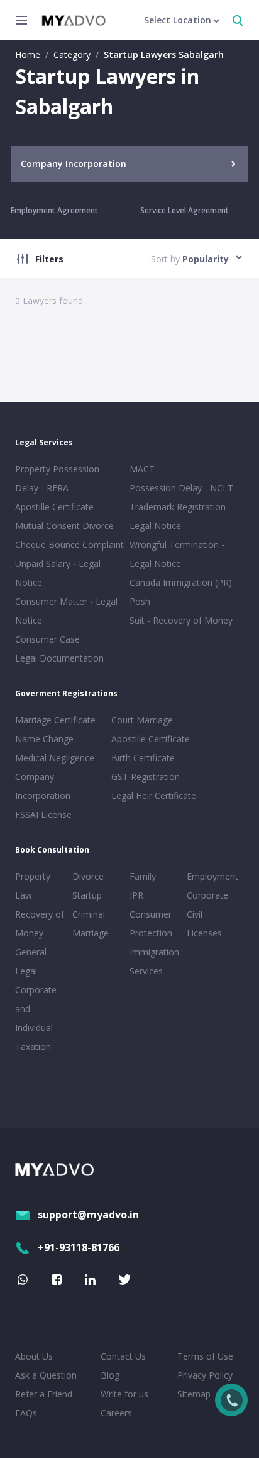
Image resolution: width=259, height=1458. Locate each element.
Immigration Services (154, 961)
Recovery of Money (39, 923)
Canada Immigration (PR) (181, 582)
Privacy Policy (205, 1375)
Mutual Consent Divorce (64, 526)
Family (143, 876)
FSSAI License (43, 814)
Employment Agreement (54, 210)
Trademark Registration (178, 507)
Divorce (88, 876)
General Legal (31, 961)
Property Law (32, 885)
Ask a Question (46, 1375)
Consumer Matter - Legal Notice (66, 610)
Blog (110, 1375)
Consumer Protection (151, 923)
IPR (136, 895)
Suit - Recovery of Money (181, 620)
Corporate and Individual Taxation (36, 1018)
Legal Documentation (59, 658)
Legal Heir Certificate (153, 796)
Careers (116, 1413)
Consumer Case (47, 639)
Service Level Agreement (184, 210)
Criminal (88, 914)
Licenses (204, 933)
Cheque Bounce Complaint (69, 545)
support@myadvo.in (88, 1215)
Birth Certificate (143, 758)
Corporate (207, 895)
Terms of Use (205, 1356)
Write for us (124, 1394)
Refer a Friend (43, 1394)
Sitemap (194, 1394)
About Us (34, 1356)
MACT (142, 469)
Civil (194, 914)
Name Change (44, 739)
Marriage (90, 933)
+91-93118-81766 (78, 1247)
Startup (87, 895)
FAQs (26, 1413)
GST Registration (145, 777)
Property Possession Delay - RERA (57, 478)
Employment (212, 876)
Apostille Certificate (54, 507)
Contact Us (123, 1356)
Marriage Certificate (55, 720)
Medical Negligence (54, 758)
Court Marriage (142, 720)
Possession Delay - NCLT (181, 488)
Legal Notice (155, 526)
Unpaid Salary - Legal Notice (58, 572)
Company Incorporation (42, 786)
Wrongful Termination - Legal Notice (177, 554)
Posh (140, 601)
